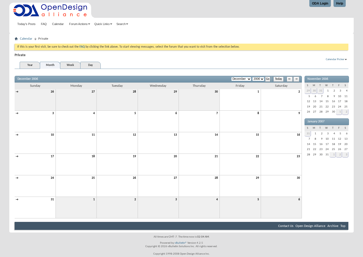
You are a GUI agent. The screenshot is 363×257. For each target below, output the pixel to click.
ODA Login (320, 3)
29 (175, 91)
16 (298, 135)
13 (175, 135)
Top (342, 226)
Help (339, 3)
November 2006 (317, 79)
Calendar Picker (335, 59)
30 (216, 91)
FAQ (44, 24)
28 (134, 91)
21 (216, 156)
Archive (332, 226)
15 (257, 135)
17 (52, 156)
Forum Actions (78, 24)
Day (90, 65)
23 (298, 156)
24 (52, 178)
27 (93, 91)
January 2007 (315, 121)
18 (93, 156)
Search (121, 24)
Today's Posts (26, 24)
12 (134, 135)
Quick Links (102, 24)
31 (52, 199)
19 (134, 156)
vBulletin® (181, 243)
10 (52, 135)
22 (257, 156)
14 (216, 135)
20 (175, 156)
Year (30, 65)
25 (93, 178)
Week (70, 65)
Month (50, 65)
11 (93, 135)
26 (52, 91)
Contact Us (285, 226)
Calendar (58, 24)
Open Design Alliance (310, 226)
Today (278, 79)
